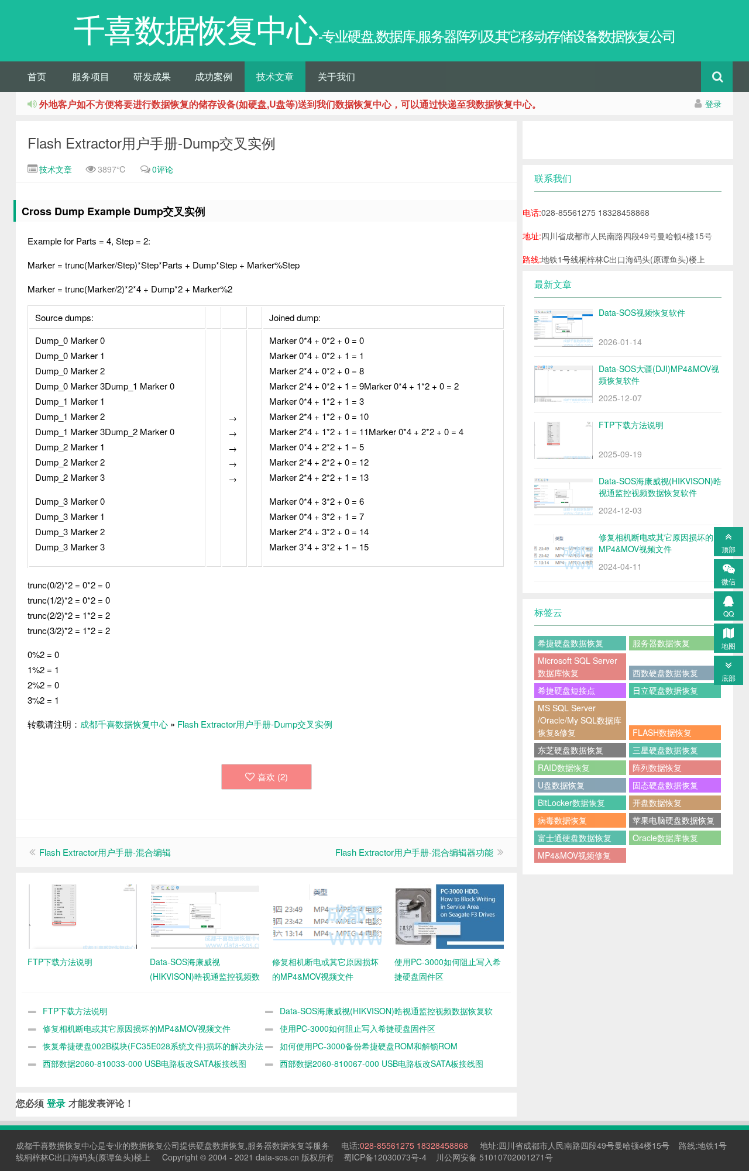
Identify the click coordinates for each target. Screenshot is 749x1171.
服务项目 (90, 76)
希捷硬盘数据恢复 (570, 643)
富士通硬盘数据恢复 (574, 837)
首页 (37, 76)
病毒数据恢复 (562, 820)
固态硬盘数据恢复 (665, 785)
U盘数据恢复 (561, 785)
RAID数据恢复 (564, 767)
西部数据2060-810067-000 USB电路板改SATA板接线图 (381, 1063)
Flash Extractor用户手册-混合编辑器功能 (414, 852)
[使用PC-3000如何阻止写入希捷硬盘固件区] (450, 915)
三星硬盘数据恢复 (665, 750)
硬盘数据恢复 (220, 1145)
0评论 (162, 169)
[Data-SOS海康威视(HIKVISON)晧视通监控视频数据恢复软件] (205, 915)
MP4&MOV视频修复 (574, 855)
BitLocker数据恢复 (571, 802)
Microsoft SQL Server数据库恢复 (577, 667)
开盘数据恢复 (657, 802)
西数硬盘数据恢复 (665, 673)
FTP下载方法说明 (75, 1011)
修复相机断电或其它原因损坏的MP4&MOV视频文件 (137, 1028)
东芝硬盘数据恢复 (570, 750)
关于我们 (336, 76)
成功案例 (213, 76)
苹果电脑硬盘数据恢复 (673, 820)
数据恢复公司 (155, 1145)
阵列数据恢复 (657, 767)
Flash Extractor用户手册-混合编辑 (105, 852)
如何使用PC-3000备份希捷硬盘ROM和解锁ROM (369, 1046)
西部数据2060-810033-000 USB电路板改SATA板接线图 (144, 1063)
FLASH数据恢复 (662, 732)
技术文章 (275, 76)
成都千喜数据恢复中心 (124, 724)
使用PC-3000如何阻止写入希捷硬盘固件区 (357, 1028)
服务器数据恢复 (661, 643)
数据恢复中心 (73, 1145)
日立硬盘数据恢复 (665, 690)
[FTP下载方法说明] (83, 915)
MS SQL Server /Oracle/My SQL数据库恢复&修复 (579, 720)
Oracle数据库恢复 (665, 837)
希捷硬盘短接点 (566, 690)
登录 (713, 103)
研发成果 (152, 76)
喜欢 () (272, 776)
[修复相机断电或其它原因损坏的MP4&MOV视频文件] (327, 915)
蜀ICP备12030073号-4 (385, 1157)
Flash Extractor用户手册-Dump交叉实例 (152, 142)
